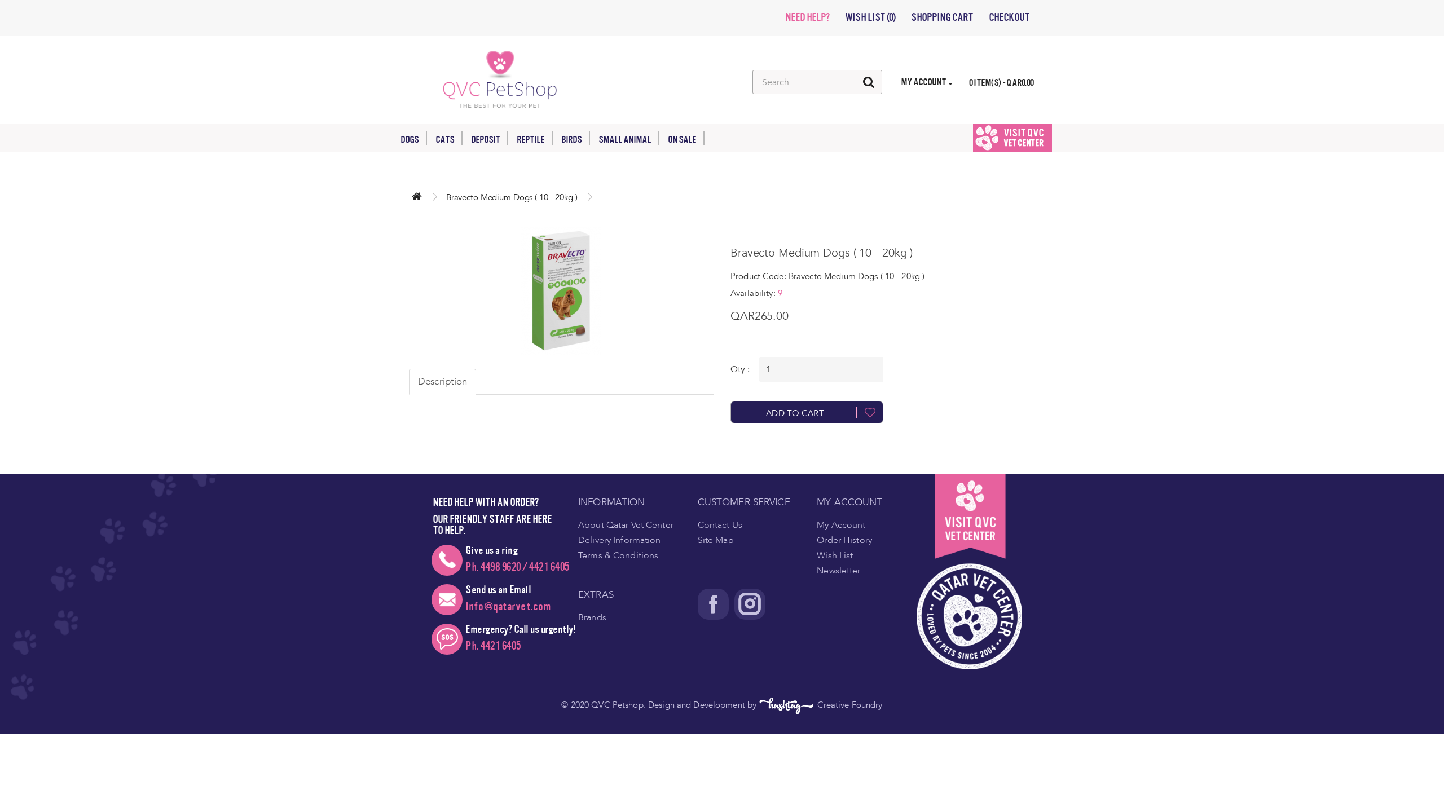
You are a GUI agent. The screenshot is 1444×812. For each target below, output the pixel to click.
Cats (444, 139)
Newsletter (838, 570)
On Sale (682, 139)
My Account (841, 525)
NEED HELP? (807, 17)
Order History (844, 540)
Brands (592, 617)
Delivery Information (619, 540)
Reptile (530, 139)
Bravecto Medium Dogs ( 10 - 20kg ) (512, 197)
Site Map (716, 540)
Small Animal (624, 139)
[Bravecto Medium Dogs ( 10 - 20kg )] (561, 291)
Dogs (409, 139)
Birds (571, 139)
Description (442, 381)
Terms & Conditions (618, 555)
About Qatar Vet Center (625, 525)
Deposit (485, 139)
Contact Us (720, 525)
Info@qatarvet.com (508, 606)
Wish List (835, 555)
